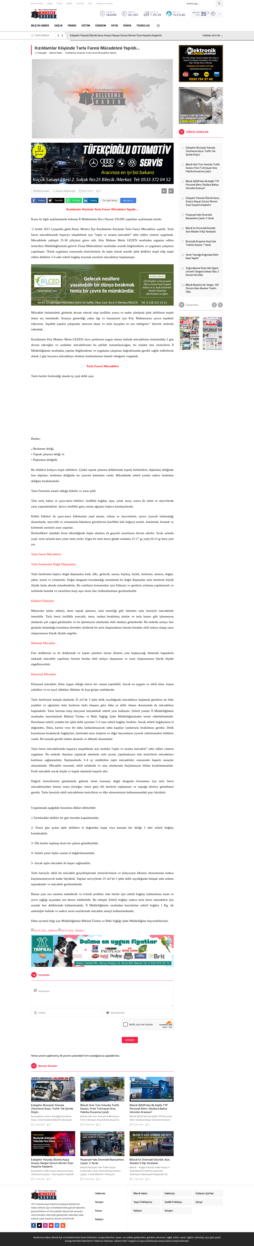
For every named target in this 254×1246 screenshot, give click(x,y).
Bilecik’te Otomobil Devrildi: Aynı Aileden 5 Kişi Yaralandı (150, 1161)
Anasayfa (41, 53)
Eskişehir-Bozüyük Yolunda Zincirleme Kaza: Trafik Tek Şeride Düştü (52, 1108)
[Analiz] (212, 333)
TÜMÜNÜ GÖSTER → (212, 35)
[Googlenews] (57, 1225)
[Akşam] (189, 333)
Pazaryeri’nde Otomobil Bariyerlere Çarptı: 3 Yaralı (102, 1161)
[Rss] (62, 1225)
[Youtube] (51, 1225)
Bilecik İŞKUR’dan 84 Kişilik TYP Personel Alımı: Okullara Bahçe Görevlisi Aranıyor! (149, 1108)
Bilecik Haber (56, 53)
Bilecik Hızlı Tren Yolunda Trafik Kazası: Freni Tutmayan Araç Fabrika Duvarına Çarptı (99, 1108)
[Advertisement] (102, 407)
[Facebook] (33, 1225)
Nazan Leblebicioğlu (66, 191)
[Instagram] (45, 1225)
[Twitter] (39, 1225)
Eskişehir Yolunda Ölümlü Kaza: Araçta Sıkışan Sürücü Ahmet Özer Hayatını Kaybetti (116, 35)
